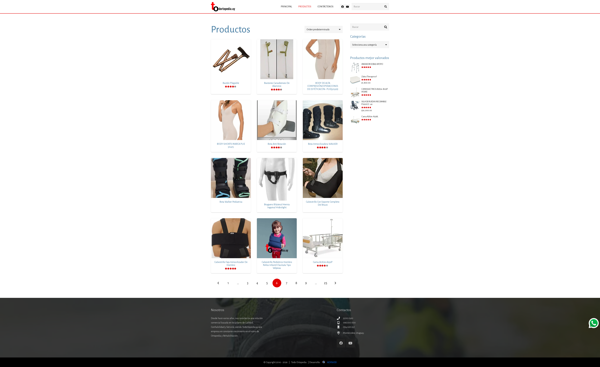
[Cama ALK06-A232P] (323, 238)
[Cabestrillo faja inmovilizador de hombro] (231, 238)
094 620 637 (349, 327)
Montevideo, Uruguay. (353, 333)
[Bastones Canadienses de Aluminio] (277, 59)
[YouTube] (347, 6)
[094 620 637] (340, 326)
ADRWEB (332, 362)
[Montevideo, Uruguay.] (340, 332)
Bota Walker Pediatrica (231, 202)
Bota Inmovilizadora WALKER (323, 144)
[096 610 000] (340, 322)
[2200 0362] (340, 318)
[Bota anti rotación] (277, 120)
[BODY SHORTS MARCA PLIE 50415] (231, 120)
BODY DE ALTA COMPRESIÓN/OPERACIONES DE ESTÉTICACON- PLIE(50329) (322, 86)
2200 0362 (348, 318)
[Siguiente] (335, 283)
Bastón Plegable (231, 83)
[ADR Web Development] (323, 362)
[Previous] (218, 283)
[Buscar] (385, 6)
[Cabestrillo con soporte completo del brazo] (323, 178)
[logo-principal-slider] (223, 6)
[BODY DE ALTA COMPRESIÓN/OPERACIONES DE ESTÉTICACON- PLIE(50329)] (323, 59)
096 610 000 (349, 322)
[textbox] (364, 45)
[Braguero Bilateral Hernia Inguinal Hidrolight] (277, 179)
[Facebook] (342, 6)
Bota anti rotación (277, 144)
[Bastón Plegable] (231, 59)
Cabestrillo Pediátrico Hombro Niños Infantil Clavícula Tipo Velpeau (277, 265)
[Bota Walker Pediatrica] (231, 178)
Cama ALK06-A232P (322, 262)
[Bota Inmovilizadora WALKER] (323, 120)
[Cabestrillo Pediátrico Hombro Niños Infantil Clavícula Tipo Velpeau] (277, 238)
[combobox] (369, 44)
